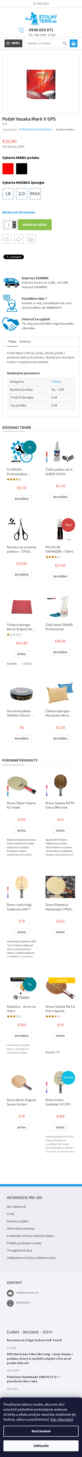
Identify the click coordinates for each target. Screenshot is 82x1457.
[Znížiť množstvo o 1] (14, 226)
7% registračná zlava (19, 1251)
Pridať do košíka (35, 224)
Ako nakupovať (16, 1207)
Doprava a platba (17, 1221)
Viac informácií (61, 1419)
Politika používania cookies (24, 1243)
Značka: (65, 130)
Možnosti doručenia (18, 212)
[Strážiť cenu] (31, 239)
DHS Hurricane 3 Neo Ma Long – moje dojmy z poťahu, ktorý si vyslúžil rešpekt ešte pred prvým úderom (40, 1358)
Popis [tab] (12, 341)
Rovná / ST (53, 1052)
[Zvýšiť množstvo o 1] (14, 223)
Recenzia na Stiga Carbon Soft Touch (34, 1340)
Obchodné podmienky (20, 1229)
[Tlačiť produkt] (6, 239)
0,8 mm (12, 663)
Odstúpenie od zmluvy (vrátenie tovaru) (31, 1258)
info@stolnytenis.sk (27, 1293)
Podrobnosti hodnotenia (35, 129)
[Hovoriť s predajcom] (18, 239)
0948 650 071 (23, 1303)
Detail (21, 654)
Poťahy (56, 381)
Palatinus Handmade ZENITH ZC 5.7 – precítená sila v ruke (34, 1379)
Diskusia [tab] (25, 341)
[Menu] (13, 43)
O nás (10, 1214)
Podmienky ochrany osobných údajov (30, 1236)
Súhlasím (41, 1445)
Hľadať (66, 44)
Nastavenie (41, 1431)
